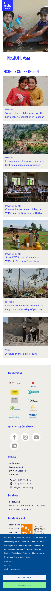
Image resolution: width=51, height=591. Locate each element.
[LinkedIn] (14, 445)
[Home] (7, 2)
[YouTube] (36, 437)
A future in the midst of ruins (21, 354)
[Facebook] (14, 437)
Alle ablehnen (24, 577)
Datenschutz (8, 561)
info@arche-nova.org (23, 487)
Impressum (8, 565)
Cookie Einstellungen (12, 569)
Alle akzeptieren (24, 585)
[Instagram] (25, 437)
